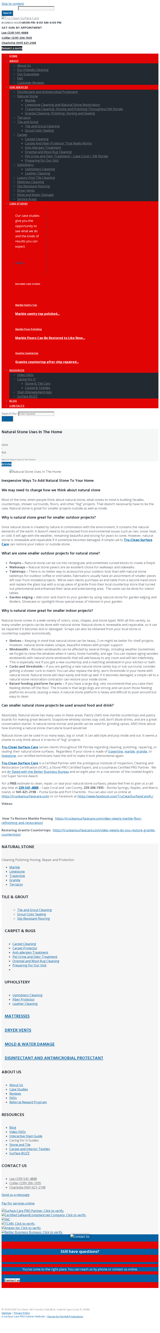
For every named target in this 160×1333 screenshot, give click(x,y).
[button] (12, 1280)
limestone (9, 756)
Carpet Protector (24, 948)
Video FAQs (17, 1132)
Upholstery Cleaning (27, 995)
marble (129, 751)
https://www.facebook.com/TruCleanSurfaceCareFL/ (115, 796)
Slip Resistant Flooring (33, 918)
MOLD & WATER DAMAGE (30, 1044)
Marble (14, 867)
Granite (14, 880)
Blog (4, 452)
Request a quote (12, 48)
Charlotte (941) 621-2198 (19, 43)
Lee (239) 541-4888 (15, 32)
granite (141, 751)
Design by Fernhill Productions (65, 1316)
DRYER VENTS (18, 1030)
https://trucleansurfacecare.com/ (25, 796)
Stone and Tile (19, 1145)
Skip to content (13, 4)
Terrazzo (16, 884)
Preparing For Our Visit (29, 965)
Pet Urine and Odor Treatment (34, 957)
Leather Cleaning (25, 1004)
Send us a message (15, 1195)
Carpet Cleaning (24, 944)
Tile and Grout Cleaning (34, 910)
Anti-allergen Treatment (30, 952)
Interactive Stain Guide (25, 1136)
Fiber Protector (23, 999)
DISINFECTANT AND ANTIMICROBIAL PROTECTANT (54, 1058)
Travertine (17, 876)
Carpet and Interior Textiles (29, 1149)
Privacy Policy (22, 1313)
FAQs (13, 1098)
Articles (7, 464)
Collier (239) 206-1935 (17, 38)
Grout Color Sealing (31, 914)
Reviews (15, 1093)
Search (7, 13)
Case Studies (18, 1089)
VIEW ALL (19, 263)
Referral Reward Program (28, 1102)
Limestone (17, 871)
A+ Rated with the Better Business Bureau (38, 772)
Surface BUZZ (19, 1153)
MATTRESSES (17, 1016)
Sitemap (6, 1313)
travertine (115, 751)
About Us (16, 1085)
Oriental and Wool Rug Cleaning (35, 961)
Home (5, 444)
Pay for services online (18, 1203)
